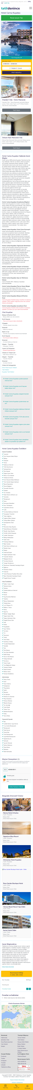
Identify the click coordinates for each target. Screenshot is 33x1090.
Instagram (3, 1060)
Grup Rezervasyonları (7, 1042)
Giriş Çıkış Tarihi (6, 61)
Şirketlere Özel (5, 1040)
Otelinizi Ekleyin (22, 1056)
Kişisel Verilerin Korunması (17, 1080)
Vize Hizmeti (4, 1044)
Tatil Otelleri (5, 370)
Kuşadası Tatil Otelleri (8, 372)
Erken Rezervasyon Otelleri (9, 367)
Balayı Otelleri (21, 1044)
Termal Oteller (21, 1038)
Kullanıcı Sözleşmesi (17, 1082)
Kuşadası (9, 815)
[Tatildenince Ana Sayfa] (10, 8)
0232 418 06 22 (22, 1061)
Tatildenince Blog (5, 1067)
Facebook (3, 1056)
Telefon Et (16, 1088)
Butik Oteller (21, 1046)
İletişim (3, 1046)
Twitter (3, 1058)
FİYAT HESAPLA (16, 72)
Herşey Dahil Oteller (23, 1042)
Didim (8, 885)
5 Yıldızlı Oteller (22, 1048)
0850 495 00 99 (22, 1064)
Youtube (3, 1063)
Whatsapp (27, 1088)
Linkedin (3, 1065)
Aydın (4, 815)
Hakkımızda (4, 1038)
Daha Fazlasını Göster (16, 787)
